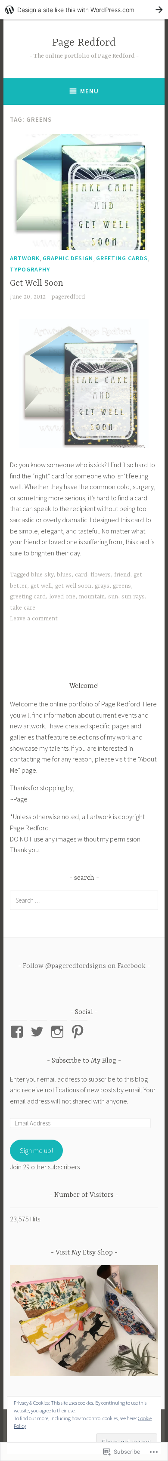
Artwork (25, 258)
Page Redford (84, 43)
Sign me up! (36, 1150)
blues (64, 574)
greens (122, 586)
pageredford (68, 296)
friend (122, 574)
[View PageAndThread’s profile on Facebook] (18, 1032)
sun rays (133, 596)
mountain (92, 596)
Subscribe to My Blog (84, 1061)
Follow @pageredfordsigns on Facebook (84, 966)
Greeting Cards (122, 258)
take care (22, 607)
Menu (89, 91)
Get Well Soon (36, 283)
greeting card (28, 596)
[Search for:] (84, 900)
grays (102, 586)
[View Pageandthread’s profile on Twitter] (38, 1032)
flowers (100, 574)
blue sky (42, 574)
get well (41, 586)
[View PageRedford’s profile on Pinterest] (79, 1032)
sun (113, 596)
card (81, 574)
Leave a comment (34, 618)
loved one (62, 596)
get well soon (73, 586)
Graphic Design (68, 258)
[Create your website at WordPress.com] (84, 9)
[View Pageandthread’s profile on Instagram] (58, 1032)
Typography (30, 269)
